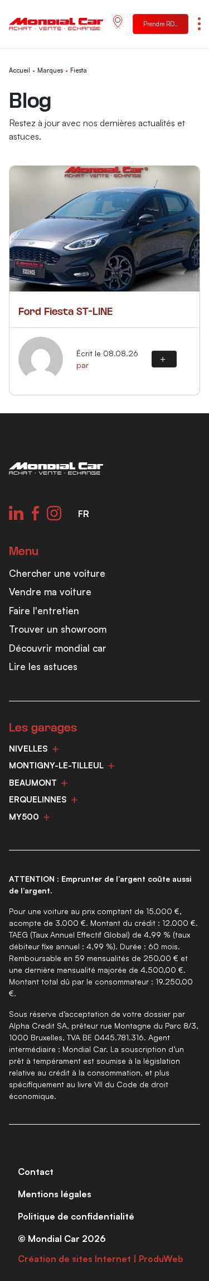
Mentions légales (54, 1193)
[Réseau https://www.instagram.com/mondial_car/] (54, 513)
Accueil (19, 70)
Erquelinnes (38, 799)
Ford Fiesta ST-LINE (65, 312)
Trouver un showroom (57, 629)
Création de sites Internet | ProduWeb (100, 1258)
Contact (36, 1171)
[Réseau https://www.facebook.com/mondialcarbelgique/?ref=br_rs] (35, 513)
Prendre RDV (160, 24)
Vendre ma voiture (50, 592)
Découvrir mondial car (57, 648)
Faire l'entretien (44, 610)
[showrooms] (118, 24)
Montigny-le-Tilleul (56, 765)
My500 (24, 816)
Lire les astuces (43, 666)
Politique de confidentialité (76, 1216)
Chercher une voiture (57, 573)
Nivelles (28, 748)
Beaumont (33, 782)
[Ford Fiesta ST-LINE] (104, 228)
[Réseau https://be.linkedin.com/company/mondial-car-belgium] (16, 513)
